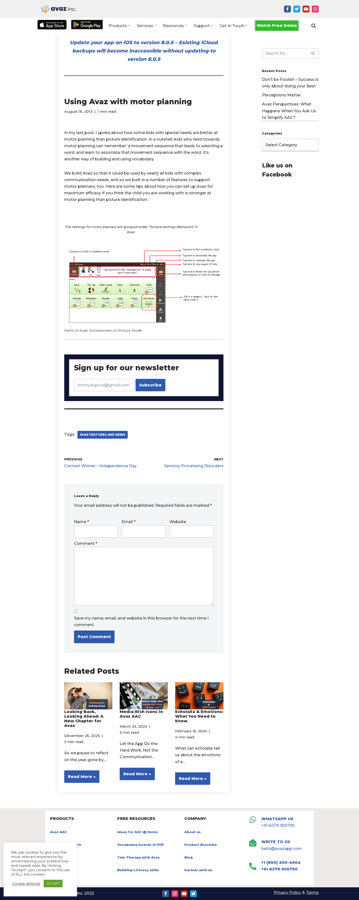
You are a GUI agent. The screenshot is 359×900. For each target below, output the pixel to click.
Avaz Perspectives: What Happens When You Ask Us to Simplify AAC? (289, 111)
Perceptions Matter (281, 95)
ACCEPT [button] (53, 883)
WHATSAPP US (277, 819)
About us (192, 832)
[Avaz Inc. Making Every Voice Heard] (58, 8)
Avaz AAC (58, 832)
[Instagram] (315, 9)
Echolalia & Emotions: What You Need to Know (199, 716)
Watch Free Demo (277, 25)
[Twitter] (296, 9)
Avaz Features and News (102, 434)
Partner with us (198, 870)
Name (81, 521)
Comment (85, 543)
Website (177, 521)
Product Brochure (200, 845)
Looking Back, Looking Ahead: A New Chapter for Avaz (84, 718)
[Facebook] (287, 9)
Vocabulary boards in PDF (140, 845)
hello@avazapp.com (281, 848)
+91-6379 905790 (278, 825)
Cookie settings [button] (26, 883)
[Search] (313, 25)
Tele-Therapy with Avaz (138, 857)
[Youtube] (306, 9)
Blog (188, 857)
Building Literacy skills (138, 870)
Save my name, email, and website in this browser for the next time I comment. (141, 621)
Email (129, 521)
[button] (129, 25)
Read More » (80, 778)
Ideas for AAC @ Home (137, 832)
